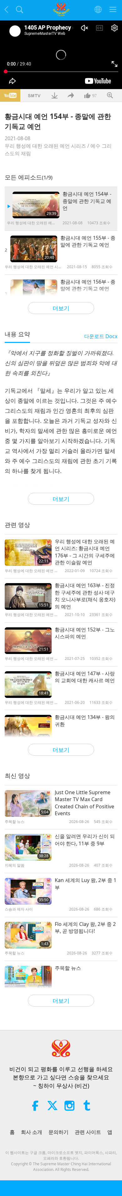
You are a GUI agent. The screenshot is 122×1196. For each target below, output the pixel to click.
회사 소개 (31, 1132)
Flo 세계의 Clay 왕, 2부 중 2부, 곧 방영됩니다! (85, 927)
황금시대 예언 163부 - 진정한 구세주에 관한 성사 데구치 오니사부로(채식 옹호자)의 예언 (85, 596)
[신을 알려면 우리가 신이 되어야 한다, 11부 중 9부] (28, 847)
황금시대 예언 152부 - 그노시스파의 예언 (85, 633)
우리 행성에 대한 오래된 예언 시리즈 (45, 145)
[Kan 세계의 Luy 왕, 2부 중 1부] (28, 891)
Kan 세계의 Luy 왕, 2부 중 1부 (85, 883)
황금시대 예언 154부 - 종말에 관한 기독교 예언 (87, 200)
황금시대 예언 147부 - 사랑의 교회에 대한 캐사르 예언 (85, 677)
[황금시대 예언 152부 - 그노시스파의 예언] (28, 640)
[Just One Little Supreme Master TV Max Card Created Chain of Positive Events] (28, 803)
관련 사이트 (88, 1132)
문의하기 (58, 1132)
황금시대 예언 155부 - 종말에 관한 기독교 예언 (87, 241)
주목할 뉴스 (68, 968)
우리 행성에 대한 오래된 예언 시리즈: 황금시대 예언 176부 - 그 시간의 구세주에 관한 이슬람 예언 (85, 552)
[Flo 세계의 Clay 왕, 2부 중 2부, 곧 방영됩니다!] (28, 935)
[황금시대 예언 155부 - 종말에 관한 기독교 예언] (33, 249)
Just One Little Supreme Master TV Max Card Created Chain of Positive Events (84, 803)
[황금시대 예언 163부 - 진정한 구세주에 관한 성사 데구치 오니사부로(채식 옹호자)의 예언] (28, 596)
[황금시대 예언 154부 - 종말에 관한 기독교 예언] (36, 205)
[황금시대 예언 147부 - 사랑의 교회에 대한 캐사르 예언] (28, 684)
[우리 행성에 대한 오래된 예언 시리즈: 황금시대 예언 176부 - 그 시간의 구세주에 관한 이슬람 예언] (28, 552)
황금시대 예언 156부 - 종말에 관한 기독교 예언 (87, 285)
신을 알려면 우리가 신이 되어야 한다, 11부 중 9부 (85, 840)
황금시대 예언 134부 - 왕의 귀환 (85, 720)
